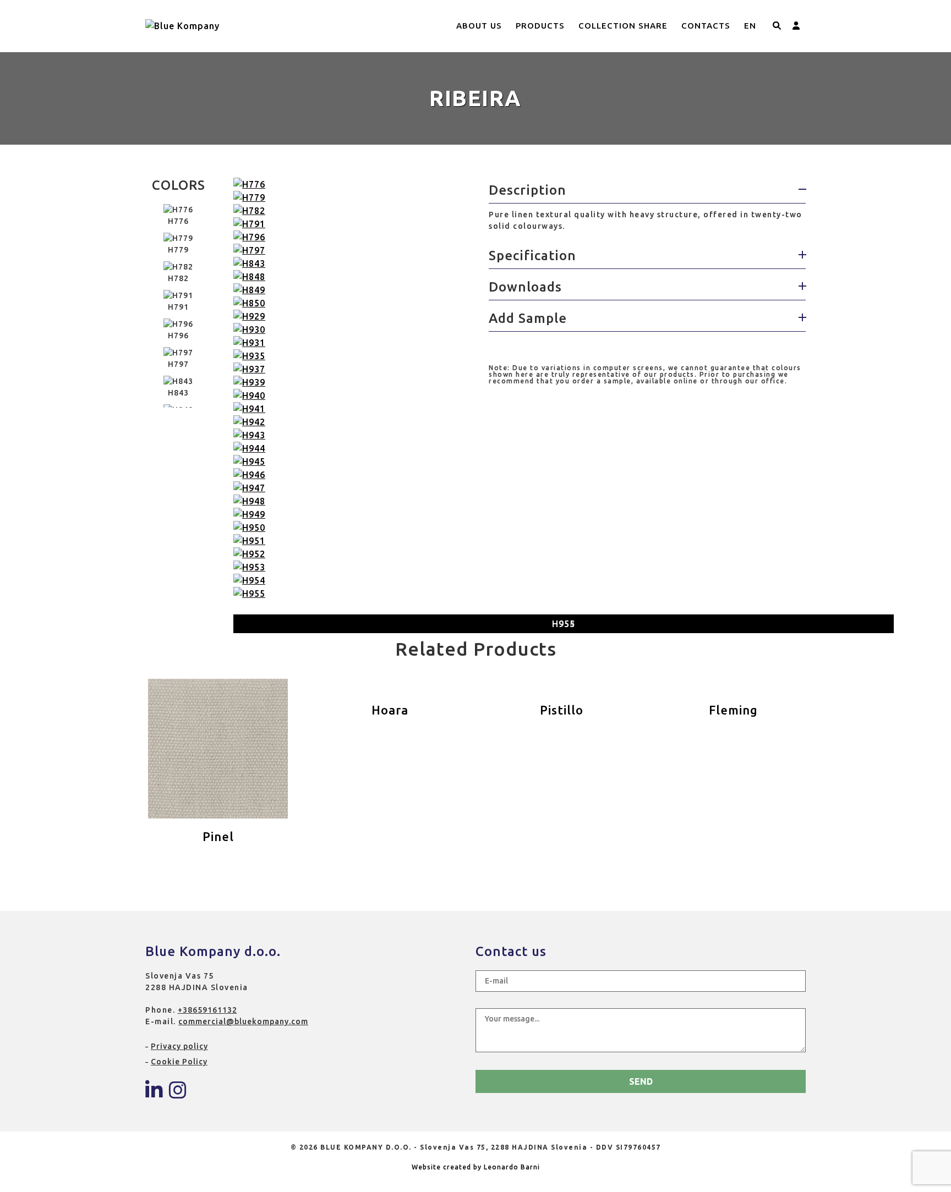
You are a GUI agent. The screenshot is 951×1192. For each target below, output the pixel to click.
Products (540, 25)
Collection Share (623, 25)
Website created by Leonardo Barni (476, 1167)
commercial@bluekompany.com (243, 1021)
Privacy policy (179, 1046)
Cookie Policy (179, 1061)
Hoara (389, 710)
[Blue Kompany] (154, 1094)
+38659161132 (207, 1010)
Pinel (218, 836)
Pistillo (561, 710)
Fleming (733, 710)
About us (479, 25)
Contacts (705, 25)
